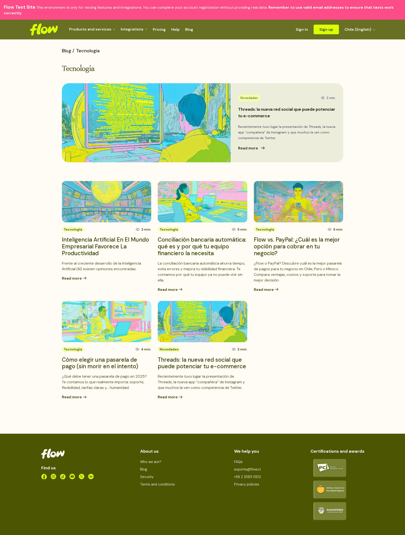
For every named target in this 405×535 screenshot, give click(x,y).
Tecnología (73, 229)
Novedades (169, 349)
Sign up (326, 29)
